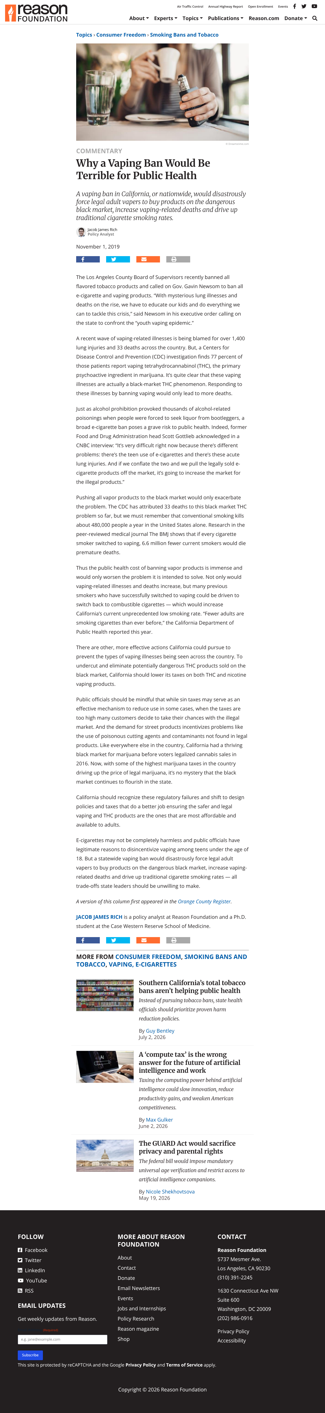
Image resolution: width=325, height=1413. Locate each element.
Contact (127, 1267)
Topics (191, 18)
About (137, 18)
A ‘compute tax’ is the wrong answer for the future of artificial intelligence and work (189, 1062)
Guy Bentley (160, 1030)
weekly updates (45, 1318)
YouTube (36, 1280)
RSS (29, 1290)
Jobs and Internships (142, 1308)
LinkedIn (35, 1270)
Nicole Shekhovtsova (170, 1191)
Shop (124, 1339)
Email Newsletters (139, 1288)
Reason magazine (138, 1328)
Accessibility (232, 1340)
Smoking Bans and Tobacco (184, 34)
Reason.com (264, 18)
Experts (163, 18)
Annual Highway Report (225, 6)
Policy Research (136, 1318)
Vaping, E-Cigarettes (142, 964)
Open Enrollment (260, 6)
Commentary (99, 151)
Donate (293, 18)
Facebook (36, 1250)
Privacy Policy (233, 1331)
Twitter (33, 1260)
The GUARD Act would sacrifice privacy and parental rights (187, 1147)
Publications (223, 18)
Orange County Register (204, 901)
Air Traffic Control (190, 6)
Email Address (38, 1330)
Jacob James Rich (99, 916)
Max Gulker (159, 1119)
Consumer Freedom (121, 34)
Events (283, 6)
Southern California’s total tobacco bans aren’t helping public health (192, 987)
